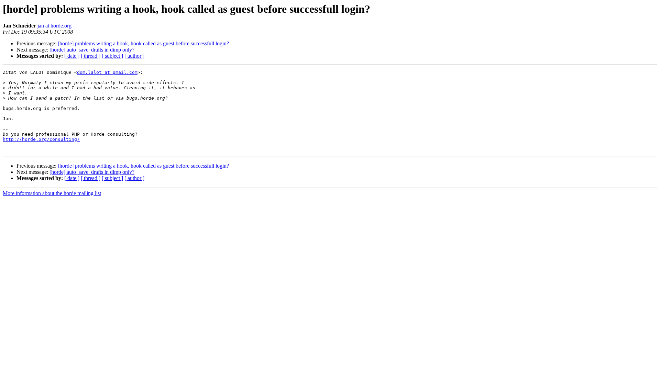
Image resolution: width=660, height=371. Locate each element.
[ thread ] (90, 56)
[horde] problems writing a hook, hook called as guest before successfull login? (143, 43)
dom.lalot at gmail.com (107, 72)
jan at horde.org (54, 26)
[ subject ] (112, 56)
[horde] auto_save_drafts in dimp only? (92, 50)
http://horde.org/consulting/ (41, 139)
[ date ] (71, 56)
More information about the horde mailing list (52, 193)
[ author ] (134, 56)
